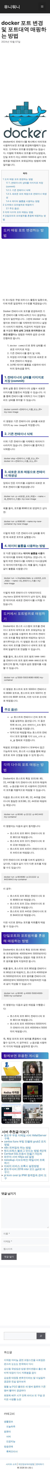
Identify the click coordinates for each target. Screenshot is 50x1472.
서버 (8, 1436)
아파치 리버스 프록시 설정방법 (21, 1166)
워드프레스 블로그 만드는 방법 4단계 (25, 1150)
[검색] (41, 1336)
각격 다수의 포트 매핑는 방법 (18, 212)
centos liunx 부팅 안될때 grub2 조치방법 (25, 1143)
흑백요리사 (12, 1451)
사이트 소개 (11, 1464)
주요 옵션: (12, 208)
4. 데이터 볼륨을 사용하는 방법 (22, 201)
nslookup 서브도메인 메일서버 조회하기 (24, 1161)
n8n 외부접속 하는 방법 (17, 1147)
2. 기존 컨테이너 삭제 (18, 190)
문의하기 (40, 1464)
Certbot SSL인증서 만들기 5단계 (23, 1153)
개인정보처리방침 (26, 1464)
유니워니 (12, 6)
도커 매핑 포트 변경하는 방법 (18, 179)
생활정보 (8, 1421)
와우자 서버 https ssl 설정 (19, 1156)
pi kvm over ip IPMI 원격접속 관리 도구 (25, 1177)
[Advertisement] (25, 73)
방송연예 (8, 1446)
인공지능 (10, 1441)
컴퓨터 (7, 1431)
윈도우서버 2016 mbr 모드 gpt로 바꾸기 (24, 1170)
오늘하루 (10, 1426)
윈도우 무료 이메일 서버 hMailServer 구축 (25, 1137)
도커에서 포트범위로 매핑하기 (18, 204)
